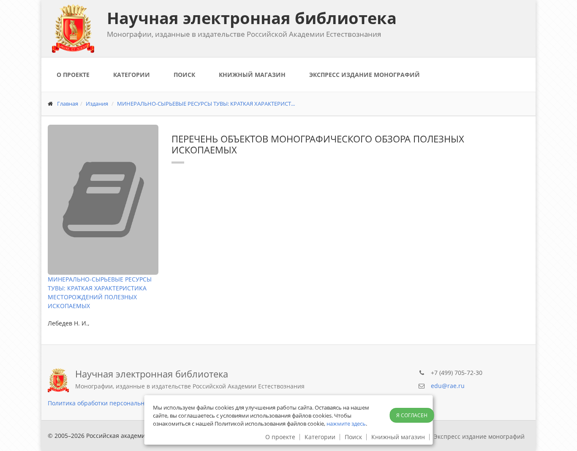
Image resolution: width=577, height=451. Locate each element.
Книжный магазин (252, 75)
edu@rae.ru (448, 386)
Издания (97, 103)
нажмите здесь (346, 423)
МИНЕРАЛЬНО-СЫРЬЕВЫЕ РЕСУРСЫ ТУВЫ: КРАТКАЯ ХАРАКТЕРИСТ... (206, 103)
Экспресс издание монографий (364, 75)
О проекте (73, 75)
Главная (67, 103)
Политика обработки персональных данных (112, 403)
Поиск (184, 75)
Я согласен (411, 415)
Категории (131, 75)
